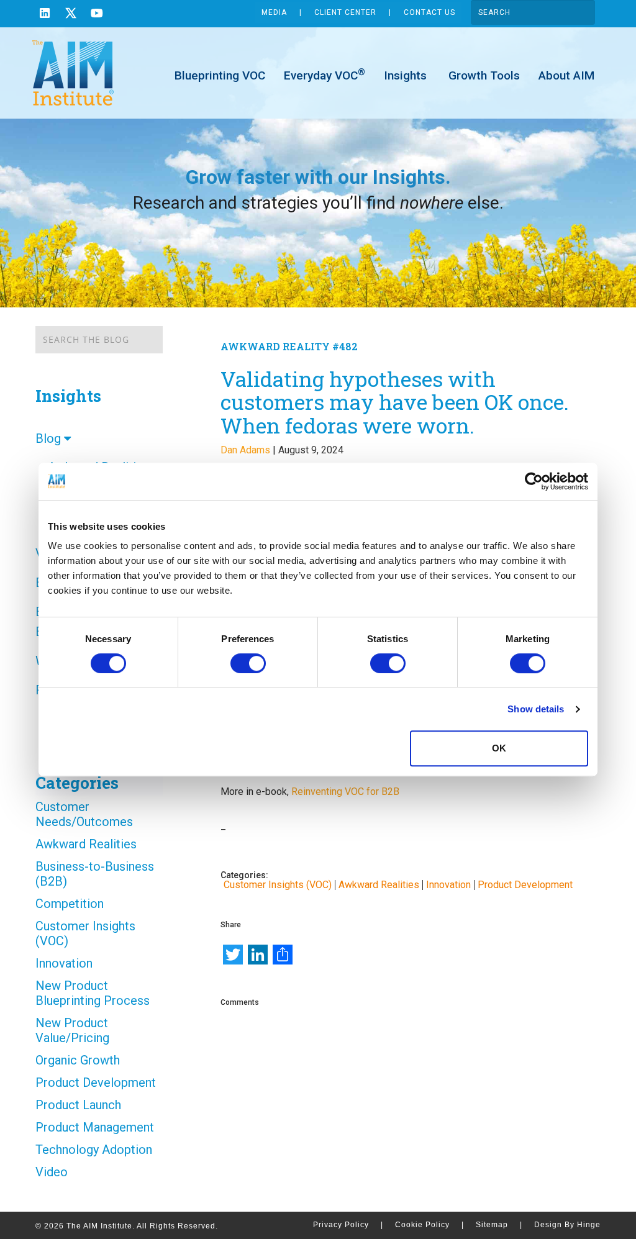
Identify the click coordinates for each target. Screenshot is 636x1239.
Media (274, 12)
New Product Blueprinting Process (92, 993)
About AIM (566, 75)
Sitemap (499, 1224)
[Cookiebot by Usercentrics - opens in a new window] (533, 481)
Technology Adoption (93, 1149)
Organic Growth (77, 1060)
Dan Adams (245, 450)
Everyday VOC (324, 75)
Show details (535, 709)
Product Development (95, 1082)
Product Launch (78, 1104)
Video (51, 1171)
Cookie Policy (429, 1224)
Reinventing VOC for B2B (345, 791)
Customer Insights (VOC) (85, 933)
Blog (49, 438)
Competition (69, 903)
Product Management (94, 1127)
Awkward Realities (86, 844)
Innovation (64, 963)
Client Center (345, 12)
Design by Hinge (567, 1224)
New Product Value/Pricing (72, 1030)
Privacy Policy (348, 1224)
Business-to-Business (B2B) (94, 874)
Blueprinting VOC (220, 75)
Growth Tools (482, 75)
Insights (405, 75)
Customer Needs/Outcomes (84, 814)
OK (499, 748)
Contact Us (429, 12)
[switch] (248, 663)
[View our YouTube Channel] (97, 14)
